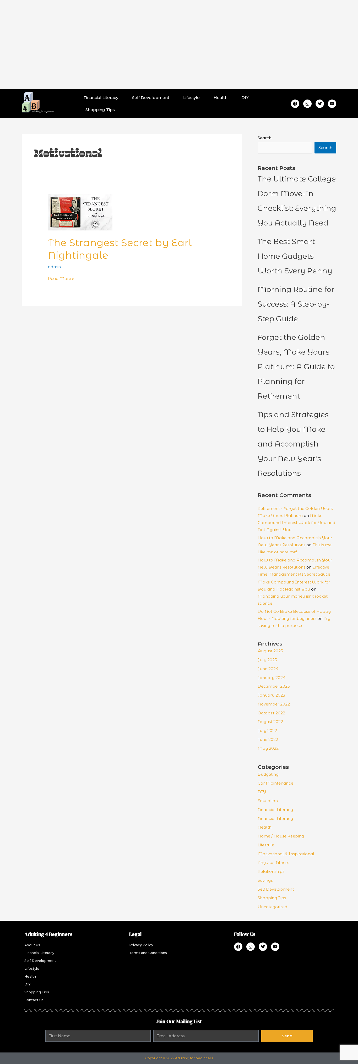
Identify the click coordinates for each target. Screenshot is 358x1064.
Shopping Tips (100, 109)
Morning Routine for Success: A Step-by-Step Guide (296, 304)
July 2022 (267, 730)
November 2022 (274, 704)
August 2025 (270, 650)
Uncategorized (272, 906)
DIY (244, 97)
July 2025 (267, 659)
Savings (265, 880)
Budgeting (268, 774)
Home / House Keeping (281, 836)
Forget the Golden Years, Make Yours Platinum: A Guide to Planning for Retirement (296, 366)
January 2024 (271, 677)
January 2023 (271, 695)
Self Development (150, 97)
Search (265, 137)
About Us (32, 945)
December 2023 (274, 686)
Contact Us (34, 1000)
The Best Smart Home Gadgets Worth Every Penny (295, 256)
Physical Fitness (273, 862)
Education (268, 800)
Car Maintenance (275, 783)
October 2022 (271, 712)
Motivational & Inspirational (286, 853)
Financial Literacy (101, 97)
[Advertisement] (179, 44)
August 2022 (270, 721)
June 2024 (268, 668)
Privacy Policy (141, 945)
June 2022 (268, 739)
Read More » (61, 278)
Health (220, 97)
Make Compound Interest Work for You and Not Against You (296, 522)
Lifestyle (191, 97)
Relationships (271, 871)
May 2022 (268, 748)
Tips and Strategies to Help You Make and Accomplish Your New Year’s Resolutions (293, 444)
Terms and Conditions (148, 953)
